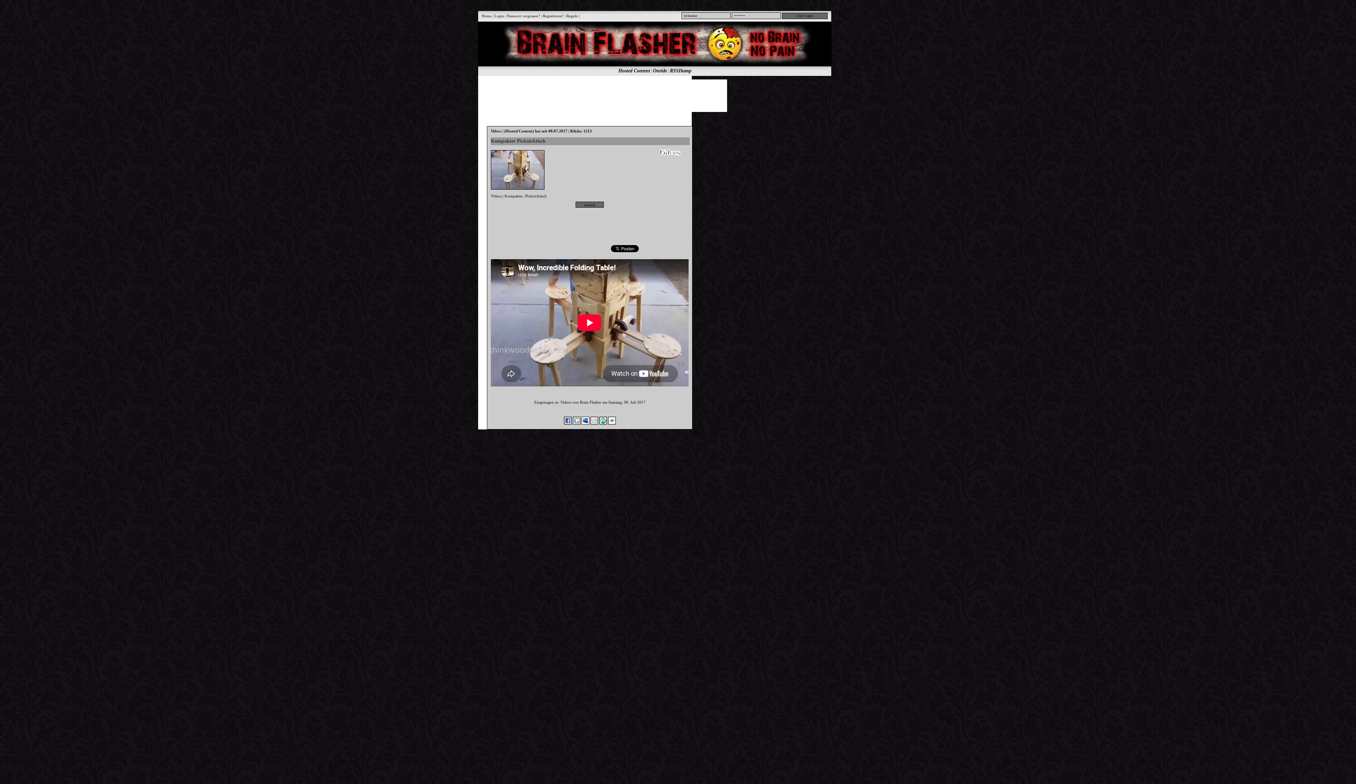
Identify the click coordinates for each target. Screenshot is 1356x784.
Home (487, 16)
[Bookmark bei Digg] (594, 423)
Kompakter (514, 196)
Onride (660, 70)
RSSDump (680, 70)
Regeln (572, 16)
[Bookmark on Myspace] (585, 423)
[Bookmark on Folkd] (612, 423)
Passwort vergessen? (523, 16)
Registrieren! (553, 16)
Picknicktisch (536, 196)
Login (499, 16)
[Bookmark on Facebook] (568, 423)
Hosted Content (634, 70)
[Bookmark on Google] (577, 423)
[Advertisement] (650, 95)
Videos (496, 196)
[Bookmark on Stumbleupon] (603, 423)
